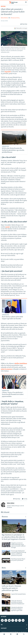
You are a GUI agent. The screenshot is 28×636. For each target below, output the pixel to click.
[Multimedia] (4, 634)
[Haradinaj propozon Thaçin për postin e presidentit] (6, 560)
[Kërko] (24, 634)
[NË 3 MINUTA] (17, 634)
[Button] (23, 24)
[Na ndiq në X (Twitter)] (12, 620)
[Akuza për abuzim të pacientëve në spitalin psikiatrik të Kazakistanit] (6, 602)
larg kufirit (8, 71)
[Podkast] (11, 634)
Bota (4, 568)
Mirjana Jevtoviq (15, 17)
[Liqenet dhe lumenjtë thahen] (6, 595)
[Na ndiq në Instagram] (5, 620)
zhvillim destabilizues (21, 363)
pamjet (8, 227)
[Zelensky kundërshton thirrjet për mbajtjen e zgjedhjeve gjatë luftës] (6, 609)
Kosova (3, 6)
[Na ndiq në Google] (23, 620)
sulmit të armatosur (6, 369)
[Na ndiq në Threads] (16, 620)
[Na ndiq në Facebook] (2, 620)
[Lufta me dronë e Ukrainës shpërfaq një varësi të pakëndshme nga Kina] (14, 577)
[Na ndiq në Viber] (19, 620)
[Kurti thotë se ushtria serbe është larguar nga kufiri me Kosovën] (14, 306)
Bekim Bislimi (4, 17)
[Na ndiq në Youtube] (9, 620)
